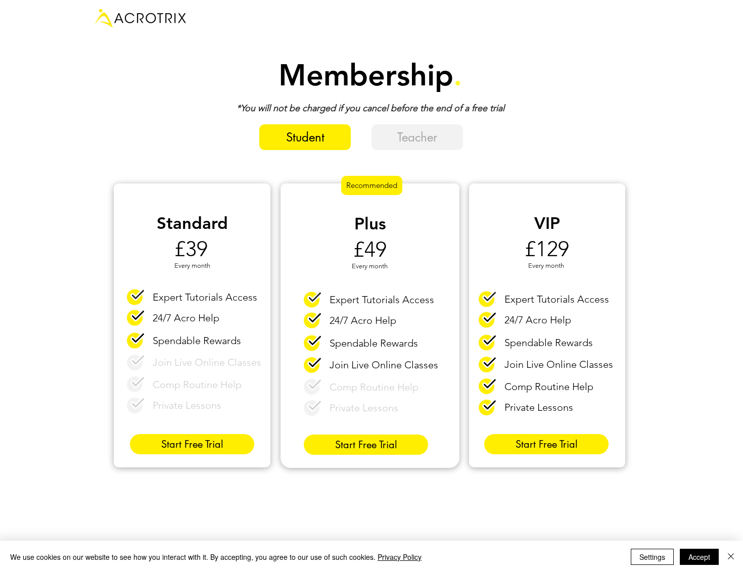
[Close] (731, 557)
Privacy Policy (400, 557)
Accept (699, 557)
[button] (305, 137)
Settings (652, 557)
